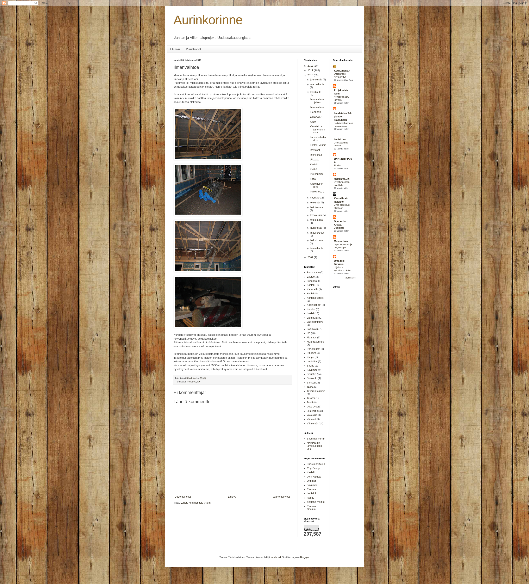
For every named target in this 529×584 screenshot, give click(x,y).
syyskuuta (316, 197)
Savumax (312, 370)
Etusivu (175, 49)
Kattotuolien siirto (316, 185)
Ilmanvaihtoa (317, 107)
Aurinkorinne (208, 20)
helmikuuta (316, 240)
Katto (313, 121)
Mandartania (341, 241)
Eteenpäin (316, 112)
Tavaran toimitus (316, 391)
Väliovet (311, 419)
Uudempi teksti (183, 496)
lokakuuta (315, 92)
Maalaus (312, 337)
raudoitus (312, 361)
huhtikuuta (316, 227)
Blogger (304, 557)
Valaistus (312, 415)
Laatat (310, 313)
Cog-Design (313, 468)
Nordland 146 (342, 178)
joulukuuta (316, 79)
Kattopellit (312, 289)
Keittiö (313, 169)
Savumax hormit (316, 438)
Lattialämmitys (315, 321)
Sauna (310, 365)
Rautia (310, 497)
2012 (310, 65)
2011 (310, 70)
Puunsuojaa (317, 174)
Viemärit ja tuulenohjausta (317, 129)
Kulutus (311, 309)
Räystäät (315, 150)
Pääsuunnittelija (316, 464)
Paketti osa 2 (317, 191)
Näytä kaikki (350, 278)
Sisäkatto (312, 378)
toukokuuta (316, 220)
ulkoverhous (314, 411)
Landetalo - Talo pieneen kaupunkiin (343, 116)
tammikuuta (316, 248)
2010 (310, 75)
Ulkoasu (314, 159)
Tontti (310, 402)
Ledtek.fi (311, 493)
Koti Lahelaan (342, 70)
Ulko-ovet (312, 406)
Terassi (311, 398)
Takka (310, 386)
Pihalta (337, 165)
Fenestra (191, 381)
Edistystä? (316, 116)
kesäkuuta (316, 215)
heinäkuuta (316, 207)
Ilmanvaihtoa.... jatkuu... (318, 101)
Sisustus (311, 374)
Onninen (312, 480)
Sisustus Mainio (316, 501)
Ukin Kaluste (314, 476)
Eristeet (311, 276)
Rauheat (312, 489)
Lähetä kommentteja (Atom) (195, 502)
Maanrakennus (315, 341)
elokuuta (315, 202)
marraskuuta (317, 84)
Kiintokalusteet (315, 297)
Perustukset (313, 349)
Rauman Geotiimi (312, 508)
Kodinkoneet (314, 304)
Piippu (310, 357)
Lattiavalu (312, 329)
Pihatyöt (311, 353)
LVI (198, 381)
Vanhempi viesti (281, 496)
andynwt (276, 557)
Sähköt (311, 382)
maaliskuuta (317, 232)
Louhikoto (340, 139)
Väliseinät (312, 423)
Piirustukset (193, 49)
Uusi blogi (339, 228)
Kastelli (314, 164)
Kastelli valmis (318, 145)
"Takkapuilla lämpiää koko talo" (314, 446)
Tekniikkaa (316, 154)
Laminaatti (313, 317)
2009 (310, 257)
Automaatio (313, 272)
